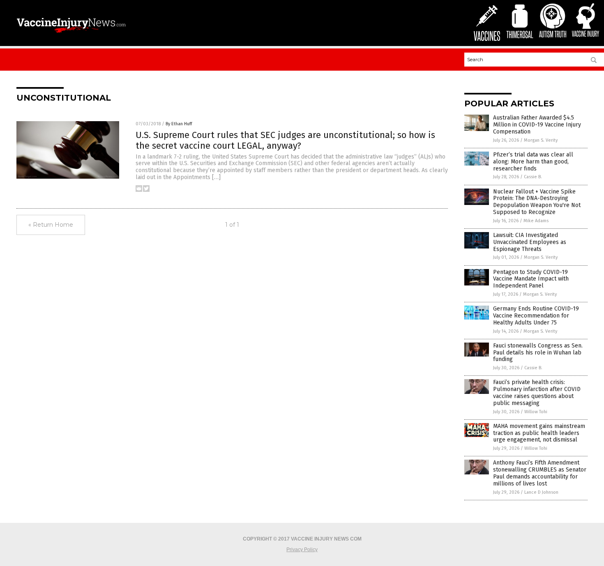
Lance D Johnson (541, 492)
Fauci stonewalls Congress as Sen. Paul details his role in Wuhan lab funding (538, 352)
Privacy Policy (302, 549)
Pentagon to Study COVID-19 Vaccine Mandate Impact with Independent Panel (531, 279)
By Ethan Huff (179, 124)
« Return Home (50, 224)
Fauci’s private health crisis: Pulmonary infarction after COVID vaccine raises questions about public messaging (537, 392)
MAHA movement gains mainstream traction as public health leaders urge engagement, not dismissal (539, 433)
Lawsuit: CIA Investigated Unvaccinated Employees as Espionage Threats (529, 242)
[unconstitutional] (71, 34)
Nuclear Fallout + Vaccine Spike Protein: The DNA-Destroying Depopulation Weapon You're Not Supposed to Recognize (537, 202)
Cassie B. (533, 176)
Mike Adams (536, 220)
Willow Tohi (535, 411)
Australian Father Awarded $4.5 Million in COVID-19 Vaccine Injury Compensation (537, 124)
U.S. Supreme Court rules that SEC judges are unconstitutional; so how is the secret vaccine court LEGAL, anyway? (285, 140)
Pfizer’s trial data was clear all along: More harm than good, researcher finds (533, 161)
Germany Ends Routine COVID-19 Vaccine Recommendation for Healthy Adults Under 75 (536, 315)
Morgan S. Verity (541, 140)
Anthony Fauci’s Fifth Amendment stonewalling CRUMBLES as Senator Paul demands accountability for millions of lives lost (539, 473)
